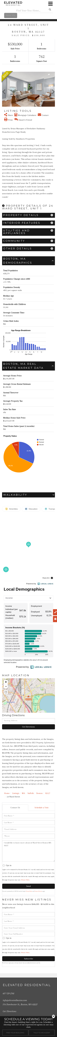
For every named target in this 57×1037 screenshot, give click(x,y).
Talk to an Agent (41, 1033)
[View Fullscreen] (6, 692)
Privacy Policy (25, 880)
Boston (39, 793)
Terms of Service (38, 891)
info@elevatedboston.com (15, 1000)
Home (7, 793)
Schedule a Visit (41, 807)
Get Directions (28, 727)
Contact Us (15, 807)
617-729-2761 (8, 993)
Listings (15, 793)
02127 (47, 793)
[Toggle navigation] (50, 4)
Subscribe (28, 958)
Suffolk (31, 793)
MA (23, 793)
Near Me (10, 15)
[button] (4, 89)
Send (28, 886)
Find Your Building (15, 1033)
